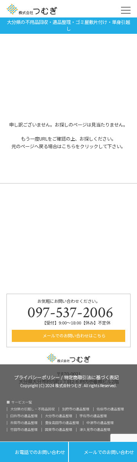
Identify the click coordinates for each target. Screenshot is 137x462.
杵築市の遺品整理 (24, 422)
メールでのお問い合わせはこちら (73, 335)
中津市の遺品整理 (100, 422)
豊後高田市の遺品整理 (62, 422)
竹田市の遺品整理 (24, 429)
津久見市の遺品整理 (95, 429)
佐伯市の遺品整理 (110, 409)
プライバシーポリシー (37, 377)
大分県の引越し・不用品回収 (32, 409)
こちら (68, 146)
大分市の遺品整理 (58, 416)
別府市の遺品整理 (75, 409)
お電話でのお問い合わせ (34, 452)
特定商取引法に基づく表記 (91, 377)
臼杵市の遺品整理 (24, 416)
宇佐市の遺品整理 (93, 416)
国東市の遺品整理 (58, 429)
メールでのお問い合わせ (103, 452)
